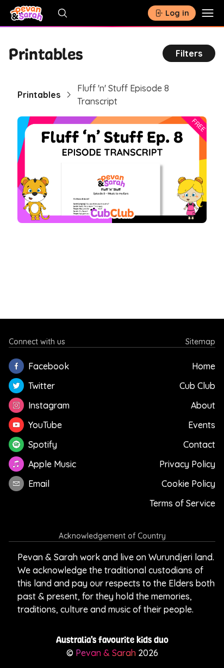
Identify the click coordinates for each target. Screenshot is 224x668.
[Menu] (207, 13)
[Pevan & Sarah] (26, 13)
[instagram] (16, 405)
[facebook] (16, 366)
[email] (16, 483)
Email (38, 483)
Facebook (48, 366)
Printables (38, 94)
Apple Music (52, 464)
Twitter (41, 385)
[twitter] (16, 385)
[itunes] (16, 464)
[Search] (65, 13)
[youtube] (16, 424)
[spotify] (16, 444)
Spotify (42, 444)
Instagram (49, 405)
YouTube (45, 424)
